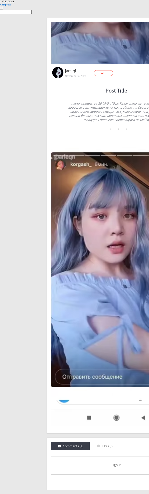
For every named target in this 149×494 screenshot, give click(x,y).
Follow (103, 73)
